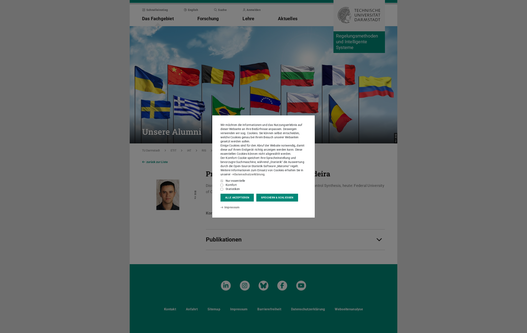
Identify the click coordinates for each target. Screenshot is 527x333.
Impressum (231, 207)
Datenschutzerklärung (249, 174)
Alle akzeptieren (237, 197)
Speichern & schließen (277, 197)
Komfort (231, 184)
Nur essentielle (235, 180)
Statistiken (233, 189)
